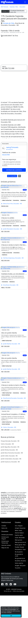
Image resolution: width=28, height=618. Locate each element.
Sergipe (17, 588)
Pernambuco (18, 572)
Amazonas (22, 550)
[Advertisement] (14, 73)
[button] (3, 24)
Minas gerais (18, 567)
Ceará (20, 553)
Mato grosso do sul (20, 565)
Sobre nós (4, 550)
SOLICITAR (6, 177)
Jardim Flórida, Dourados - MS (9, 472)
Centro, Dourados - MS (7, 466)
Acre (16, 548)
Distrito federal (19, 555)
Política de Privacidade (10, 609)
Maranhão (22, 560)
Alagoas (20, 548)
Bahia (16, 553)
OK (11, 615)
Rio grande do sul (20, 581)
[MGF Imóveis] (7, 2)
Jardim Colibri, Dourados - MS (9, 478)
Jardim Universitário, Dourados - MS (11, 481)
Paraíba (17, 569)
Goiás (16, 560)
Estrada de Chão (8, 46)
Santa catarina (19, 585)
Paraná (22, 569)
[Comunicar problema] (19, 198)
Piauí (24, 572)
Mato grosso (18, 562)
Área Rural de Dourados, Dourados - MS (12, 47)
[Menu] (25, 2)
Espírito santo (19, 558)
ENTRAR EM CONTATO (14, 192)
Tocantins (17, 590)
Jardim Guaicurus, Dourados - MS (10, 484)
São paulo (22, 588)
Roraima (23, 583)
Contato (3, 548)
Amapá (17, 550)
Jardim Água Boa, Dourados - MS (10, 469)
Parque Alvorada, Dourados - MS (10, 463)
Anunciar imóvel (6, 568)
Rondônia (17, 583)
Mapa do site (5, 570)
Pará (24, 567)
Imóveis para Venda (7, 557)
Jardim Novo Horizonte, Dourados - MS (12, 475)
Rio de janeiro (19, 574)
